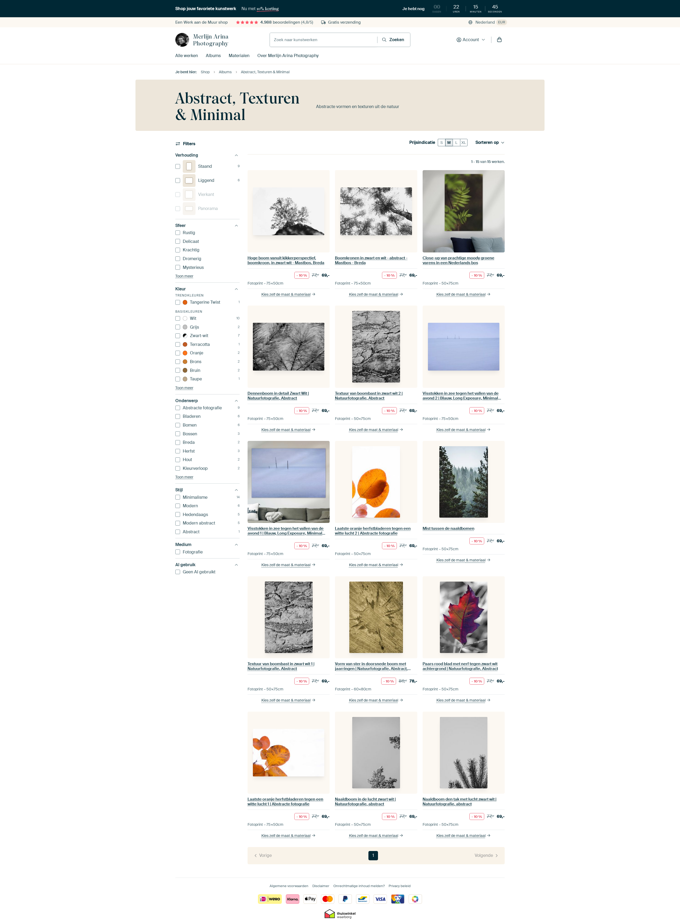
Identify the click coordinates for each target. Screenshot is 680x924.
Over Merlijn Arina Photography (287, 55)
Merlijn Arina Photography (210, 40)
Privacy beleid (400, 886)
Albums (213, 55)
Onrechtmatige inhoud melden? (359, 886)
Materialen (239, 55)
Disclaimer (320, 886)
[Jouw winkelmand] (499, 40)
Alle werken (186, 55)
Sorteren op (487, 142)
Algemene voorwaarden (289, 886)
